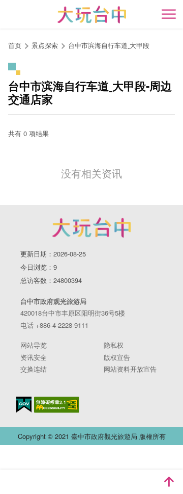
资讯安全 (33, 357)
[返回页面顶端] (169, 482)
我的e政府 (24, 404)
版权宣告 (117, 357)
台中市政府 (91, 227)
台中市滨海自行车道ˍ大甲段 (108, 45)
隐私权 (114, 345)
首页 (14, 45)
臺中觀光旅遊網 (91, 14)
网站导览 (33, 345)
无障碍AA (56, 405)
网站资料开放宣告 (130, 369)
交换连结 (33, 369)
